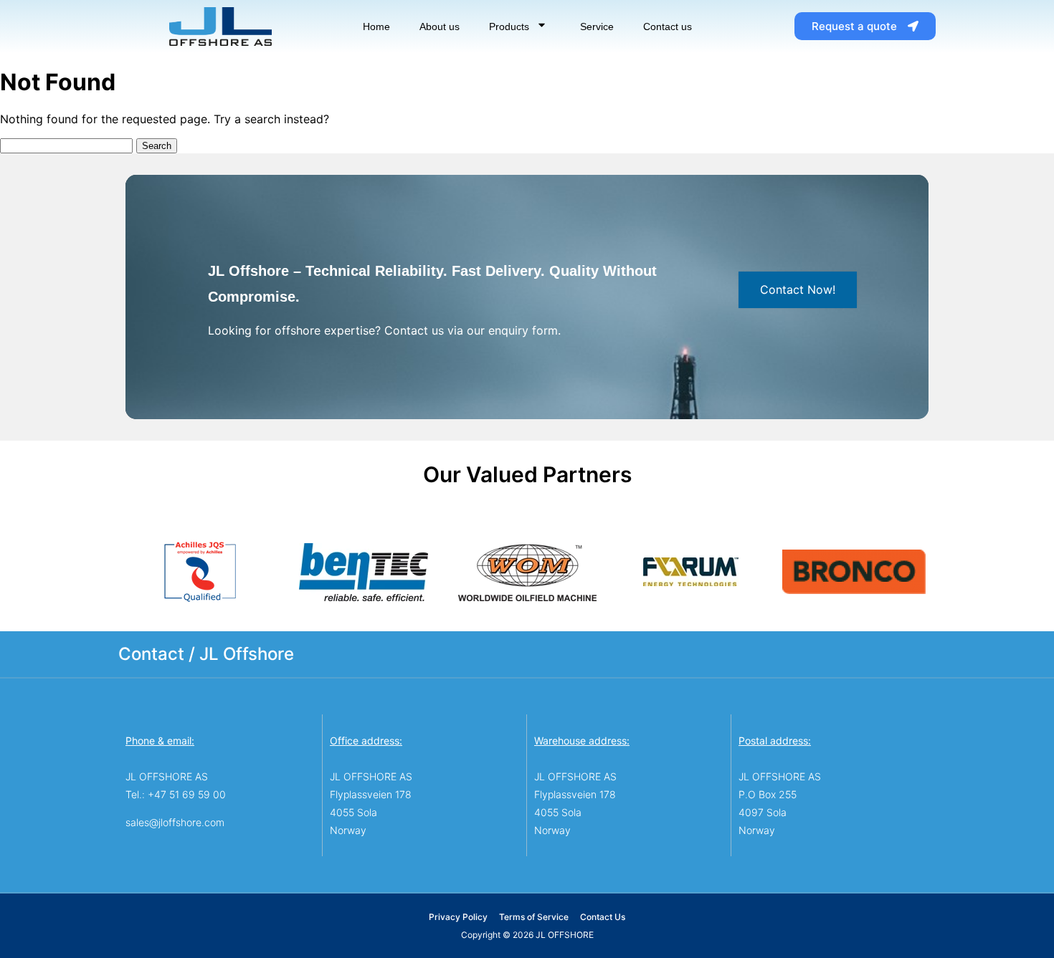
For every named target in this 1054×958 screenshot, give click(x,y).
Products (509, 26)
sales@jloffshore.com (174, 822)
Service (597, 26)
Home (376, 26)
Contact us (667, 26)
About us (439, 26)
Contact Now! (797, 289)
